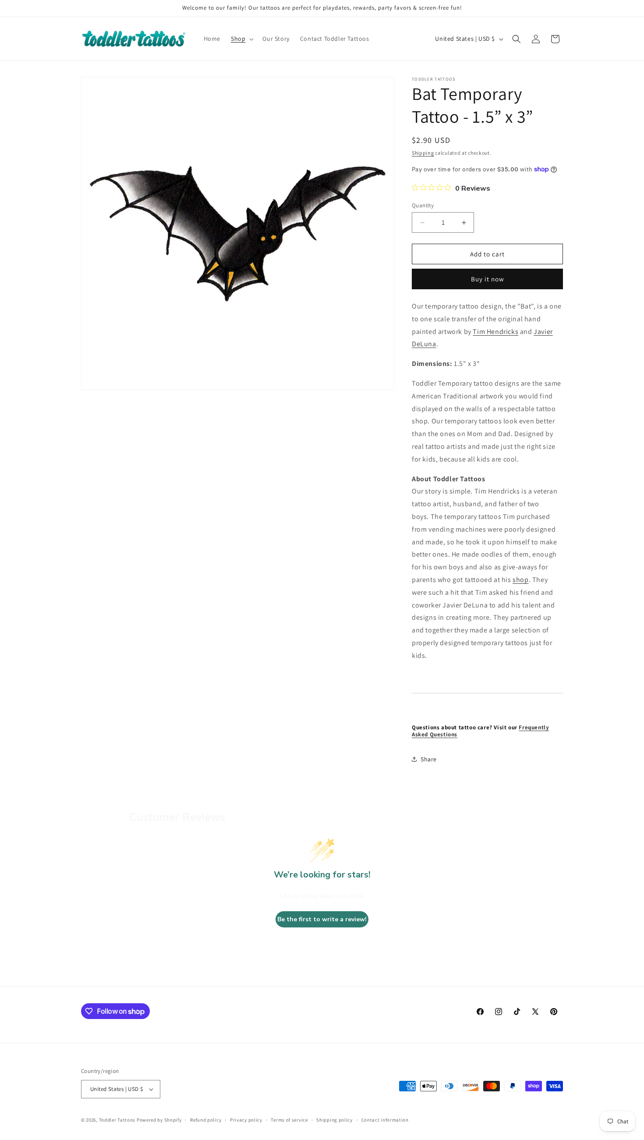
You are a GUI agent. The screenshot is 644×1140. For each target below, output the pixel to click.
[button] (241, 38)
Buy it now (487, 279)
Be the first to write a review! (322, 919)
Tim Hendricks (495, 331)
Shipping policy (334, 1120)
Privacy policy (246, 1120)
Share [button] (429, 759)
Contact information (385, 1120)
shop (520, 579)
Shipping (423, 152)
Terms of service (289, 1120)
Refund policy (205, 1120)
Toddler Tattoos (117, 1120)
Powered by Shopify (159, 1120)
